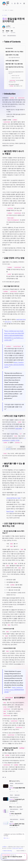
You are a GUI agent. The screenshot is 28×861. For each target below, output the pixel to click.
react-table (18, 428)
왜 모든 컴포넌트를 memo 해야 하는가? (16, 72)
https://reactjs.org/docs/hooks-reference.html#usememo (14, 365)
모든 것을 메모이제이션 (14, 57)
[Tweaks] (15, 3)
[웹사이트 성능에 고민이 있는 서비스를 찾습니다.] (14, 823)
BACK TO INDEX (9, 10)
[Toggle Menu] (24, 3)
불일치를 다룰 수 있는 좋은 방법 (14, 63)
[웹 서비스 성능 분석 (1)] (14, 811)
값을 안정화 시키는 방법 (12, 55)
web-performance (11, 35)
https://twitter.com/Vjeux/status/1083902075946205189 (14, 690)
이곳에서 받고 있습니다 (17, 848)
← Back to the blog (7, 850)
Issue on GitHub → (21, 850)
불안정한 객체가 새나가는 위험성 (14, 51)
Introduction (9, 48)
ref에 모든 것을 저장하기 (12, 60)
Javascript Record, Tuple (13, 498)
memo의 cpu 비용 (15, 75)
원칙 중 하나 (8, 321)
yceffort (4, 846)
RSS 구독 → (6, 838)
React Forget (10, 511)
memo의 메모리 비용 (16, 77)
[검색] (12, 3)
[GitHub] (17, 3)
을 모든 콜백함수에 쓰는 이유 (16, 81)
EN (20, 3)
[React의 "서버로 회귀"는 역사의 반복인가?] (14, 799)
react (4, 35)
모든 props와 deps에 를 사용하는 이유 (15, 85)
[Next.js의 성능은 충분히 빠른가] (14, 786)
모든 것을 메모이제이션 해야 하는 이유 (15, 68)
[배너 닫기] (24, 855)
